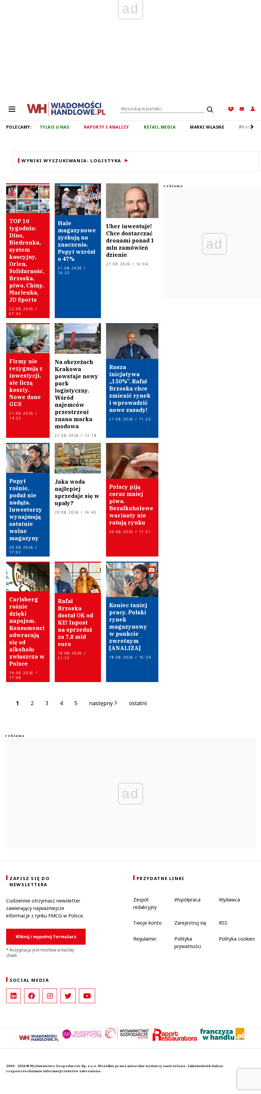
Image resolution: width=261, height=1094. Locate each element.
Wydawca (229, 899)
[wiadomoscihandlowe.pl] (66, 108)
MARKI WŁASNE (207, 127)
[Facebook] (31, 996)
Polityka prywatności (187, 942)
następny (101, 703)
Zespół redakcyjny (145, 903)
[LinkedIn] (13, 996)
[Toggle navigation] (12, 108)
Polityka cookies (237, 938)
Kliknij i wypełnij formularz (46, 936)
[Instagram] (49, 996)
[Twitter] (68, 996)
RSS (223, 922)
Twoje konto (147, 922)
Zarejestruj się (190, 922)
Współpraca (187, 899)
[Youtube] (87, 996)
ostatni (139, 703)
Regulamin (144, 938)
